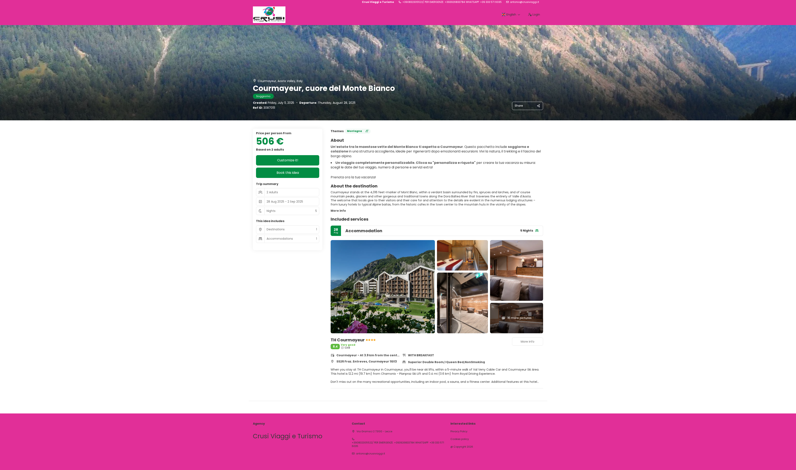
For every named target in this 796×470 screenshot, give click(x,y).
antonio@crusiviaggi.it (524, 2)
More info (338, 211)
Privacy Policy (458, 431)
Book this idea (288, 172)
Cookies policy (459, 439)
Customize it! (287, 160)
